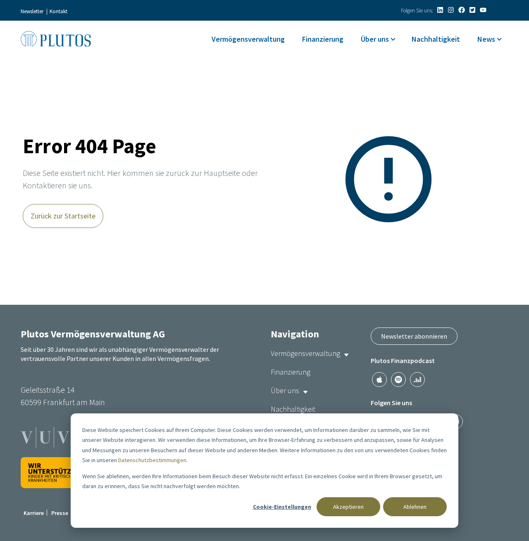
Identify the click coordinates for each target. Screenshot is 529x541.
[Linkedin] (440, 9)
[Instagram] (450, 9)
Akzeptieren (348, 506)
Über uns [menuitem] (375, 39)
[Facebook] (461, 9)
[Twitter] (472, 9)
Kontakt (58, 11)
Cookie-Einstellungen (282, 506)
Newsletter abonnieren (414, 336)
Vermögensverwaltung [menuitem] (248, 39)
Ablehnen (415, 506)
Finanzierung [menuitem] (322, 39)
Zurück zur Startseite (63, 216)
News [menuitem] (486, 39)
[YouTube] (483, 9)
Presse (59, 513)
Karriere (34, 513)
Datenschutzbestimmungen (152, 460)
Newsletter (32, 11)
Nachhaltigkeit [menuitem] (436, 39)
